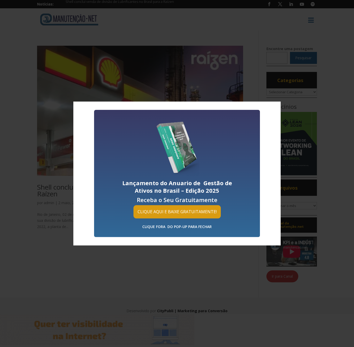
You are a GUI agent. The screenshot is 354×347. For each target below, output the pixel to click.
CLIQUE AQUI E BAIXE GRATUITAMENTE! (177, 212)
